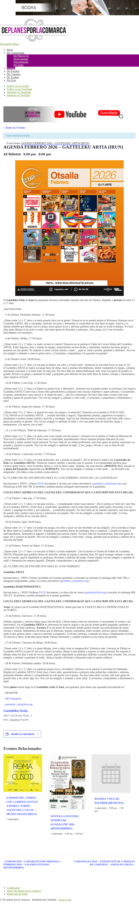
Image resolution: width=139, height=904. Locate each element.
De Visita (19, 65)
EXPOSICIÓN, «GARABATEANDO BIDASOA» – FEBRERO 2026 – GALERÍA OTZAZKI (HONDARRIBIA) (32, 864)
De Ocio (11, 80)
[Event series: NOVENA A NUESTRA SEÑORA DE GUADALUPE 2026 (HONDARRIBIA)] (52, 836)
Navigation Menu (9, 44)
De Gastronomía (15, 52)
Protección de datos (17, 893)
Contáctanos (13, 887)
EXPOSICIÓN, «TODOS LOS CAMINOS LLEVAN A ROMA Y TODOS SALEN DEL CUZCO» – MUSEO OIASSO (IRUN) (22, 805)
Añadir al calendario (22, 734)
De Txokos (13, 77)
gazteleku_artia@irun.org (107, 483)
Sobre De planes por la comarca (24, 890)
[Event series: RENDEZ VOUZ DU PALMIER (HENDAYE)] (99, 811)
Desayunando (21, 58)
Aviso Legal (64, 899)
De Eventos (13, 71)
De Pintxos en (21, 55)
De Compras (13, 74)
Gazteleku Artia (15, 711)
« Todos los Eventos (14, 127)
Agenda (11, 68)
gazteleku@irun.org (95, 592)
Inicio (10, 49)
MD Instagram (13, 698)
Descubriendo (21, 62)
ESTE (40, 483)
